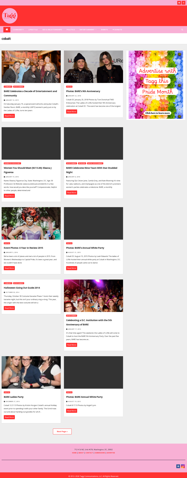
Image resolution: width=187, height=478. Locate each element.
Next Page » (62, 431)
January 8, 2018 (74, 177)
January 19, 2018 (12, 177)
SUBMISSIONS (100, 453)
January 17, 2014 (74, 329)
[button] (182, 29)
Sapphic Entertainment (95, 163)
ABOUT (81, 453)
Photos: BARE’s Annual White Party (85, 247)
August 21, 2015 (74, 252)
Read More (9, 116)
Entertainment (87, 30)
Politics (71, 30)
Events (104, 30)
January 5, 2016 (12, 252)
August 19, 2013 (74, 401)
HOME (74, 453)
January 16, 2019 (12, 100)
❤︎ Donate (117, 30)
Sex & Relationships (52, 30)
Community (18, 30)
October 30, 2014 (12, 292)
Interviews (82, 163)
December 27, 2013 (13, 401)
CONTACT (89, 453)
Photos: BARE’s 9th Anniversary (83, 91)
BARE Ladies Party (13, 396)
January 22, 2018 (74, 96)
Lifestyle (33, 30)
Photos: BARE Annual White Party (84, 396)
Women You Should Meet (12, 163)
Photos (69, 86)
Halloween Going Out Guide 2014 (22, 287)
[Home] (6, 29)
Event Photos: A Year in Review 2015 (23, 247)
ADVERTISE (111, 453)
